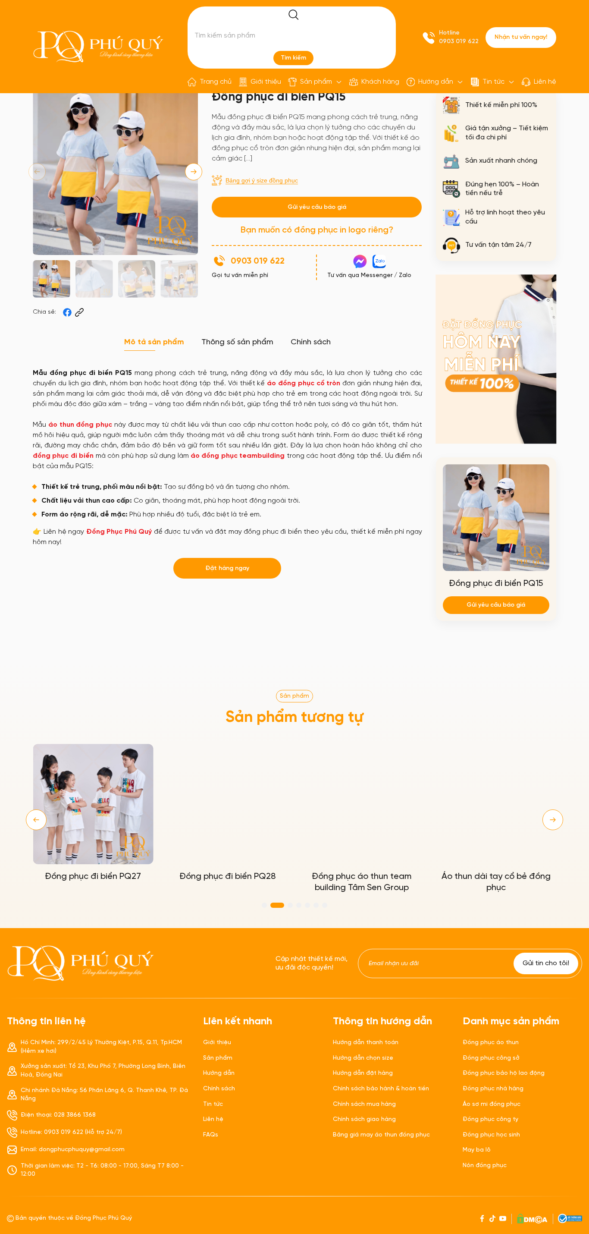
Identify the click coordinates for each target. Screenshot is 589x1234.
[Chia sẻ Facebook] (67, 312)
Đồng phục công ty (490, 1119)
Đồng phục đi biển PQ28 (227, 876)
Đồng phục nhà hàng (493, 1089)
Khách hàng (380, 81)
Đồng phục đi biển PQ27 (93, 876)
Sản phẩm (316, 81)
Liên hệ (545, 81)
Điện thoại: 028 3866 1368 (58, 1115)
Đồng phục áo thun (491, 1042)
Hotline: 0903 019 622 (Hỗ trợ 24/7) (71, 1132)
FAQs (210, 1135)
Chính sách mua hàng (364, 1104)
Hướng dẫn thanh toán (365, 1042)
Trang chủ (216, 81)
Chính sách (219, 1089)
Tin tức (493, 81)
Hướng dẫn (435, 81)
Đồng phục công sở (491, 1058)
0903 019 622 (459, 41)
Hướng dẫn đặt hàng (363, 1073)
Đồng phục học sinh (491, 1135)
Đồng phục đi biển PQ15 (496, 583)
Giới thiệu (266, 81)
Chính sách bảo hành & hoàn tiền (381, 1089)
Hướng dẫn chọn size (363, 1058)
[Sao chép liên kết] (79, 312)
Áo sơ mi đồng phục (491, 1104)
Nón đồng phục (485, 1165)
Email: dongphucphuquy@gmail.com (73, 1149)
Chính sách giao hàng (364, 1119)
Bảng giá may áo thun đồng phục (381, 1135)
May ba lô (477, 1150)
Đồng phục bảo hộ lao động (504, 1073)
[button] (193, 171)
